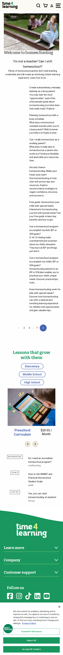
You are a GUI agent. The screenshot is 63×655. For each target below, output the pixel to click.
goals (15, 472)
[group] (31, 412)
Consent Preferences (31, 631)
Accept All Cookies (31, 649)
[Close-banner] (59, 606)
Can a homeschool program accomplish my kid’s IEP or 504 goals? (43, 230)
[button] (28, 444)
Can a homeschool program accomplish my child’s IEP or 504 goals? (44, 262)
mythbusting (15, 457)
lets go (15, 492)
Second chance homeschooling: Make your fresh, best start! (43, 171)
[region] (31, 628)
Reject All (31, 640)
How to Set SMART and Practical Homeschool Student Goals (40, 478)
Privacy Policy (29, 623)
